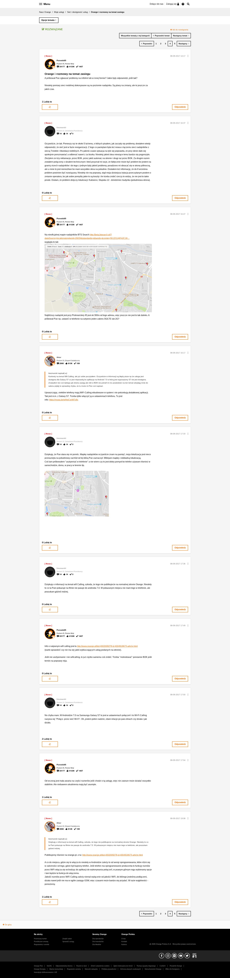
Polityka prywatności (109, 969)
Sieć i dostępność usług (77, 12)
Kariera (124, 944)
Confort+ (163, 966)
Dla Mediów (96, 944)
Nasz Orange (45, 12)
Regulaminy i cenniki (41, 944)
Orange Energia (40, 969)
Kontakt (124, 942)
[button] (188, 56)
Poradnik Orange (176, 966)
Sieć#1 (49, 966)
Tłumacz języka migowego (146, 966)
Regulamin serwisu (74, 969)
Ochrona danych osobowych (130, 969)
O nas (123, 939)
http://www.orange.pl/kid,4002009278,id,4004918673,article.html (107, 646)
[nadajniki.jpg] (81, 501)
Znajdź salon (67, 939)
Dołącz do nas (156, 4)
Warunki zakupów (91, 969)
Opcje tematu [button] (48, 20)
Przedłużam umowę (41, 942)
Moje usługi (59, 12)
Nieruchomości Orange (153, 969)
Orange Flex (38, 966)
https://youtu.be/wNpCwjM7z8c (63, 400)
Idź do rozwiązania (180, 30)
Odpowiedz (180, 107)
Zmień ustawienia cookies (100, 966)
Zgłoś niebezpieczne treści (123, 966)
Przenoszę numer (40, 939)
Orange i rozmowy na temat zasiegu (67, 73)
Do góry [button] (8, 925)
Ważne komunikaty (56, 969)
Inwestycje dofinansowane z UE (45, 972)
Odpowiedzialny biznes (64, 966)
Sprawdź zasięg (68, 942)
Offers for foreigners (172, 969)
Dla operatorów (98, 939)
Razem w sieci (81, 966)
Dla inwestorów (98, 942)
